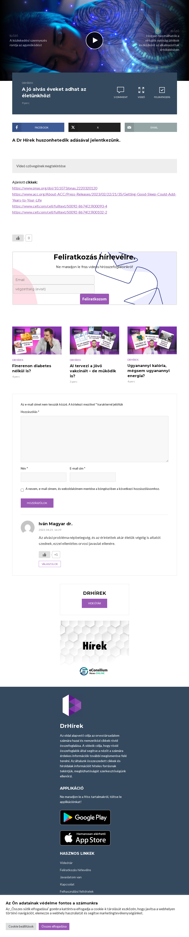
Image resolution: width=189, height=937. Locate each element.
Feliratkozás (162, 97)
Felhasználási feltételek (77, 891)
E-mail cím (77, 468)
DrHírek (27, 83)
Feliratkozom (94, 299)
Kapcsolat (67, 884)
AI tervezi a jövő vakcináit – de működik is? (93, 371)
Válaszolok (50, 563)
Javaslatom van (71, 877)
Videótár (94, 603)
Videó (141, 97)
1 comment (120, 97)
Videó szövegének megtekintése (41, 166)
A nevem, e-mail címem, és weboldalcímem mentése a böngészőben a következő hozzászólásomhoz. (93, 489)
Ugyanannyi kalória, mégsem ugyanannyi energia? (148, 370)
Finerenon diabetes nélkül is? (31, 368)
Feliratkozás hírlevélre (75, 870)
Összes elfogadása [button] (54, 926)
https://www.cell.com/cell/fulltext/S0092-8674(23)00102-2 (59, 212)
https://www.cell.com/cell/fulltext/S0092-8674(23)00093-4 (59, 206)
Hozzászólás (30, 412)
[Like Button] (18, 238)
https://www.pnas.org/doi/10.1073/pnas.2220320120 (54, 188)
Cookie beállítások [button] (21, 926)
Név (24, 468)
